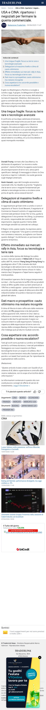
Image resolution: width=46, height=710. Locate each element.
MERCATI (17, 401)
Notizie (10, 8)
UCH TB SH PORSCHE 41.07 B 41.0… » (23, 531)
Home (3, 8)
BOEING (15, 405)
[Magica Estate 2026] (23, 682)
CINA (15, 397)
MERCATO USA (30, 401)
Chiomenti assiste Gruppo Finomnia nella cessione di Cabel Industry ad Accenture (22, 516)
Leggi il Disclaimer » (21, 385)
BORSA (23, 397)
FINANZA (6, 401)
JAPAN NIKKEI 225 (29, 405)
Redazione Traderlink (17, 25)
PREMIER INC (8, 410)
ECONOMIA (33, 397)
